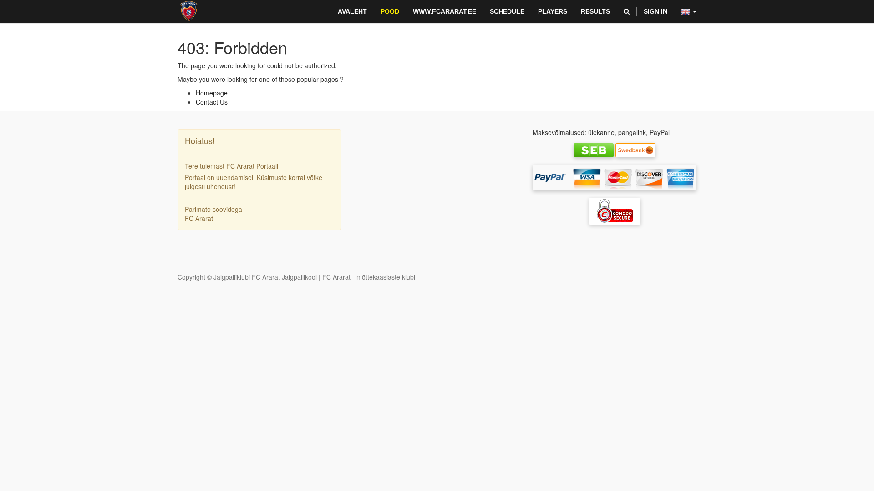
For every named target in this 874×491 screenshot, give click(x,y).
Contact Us (212, 101)
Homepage (212, 92)
